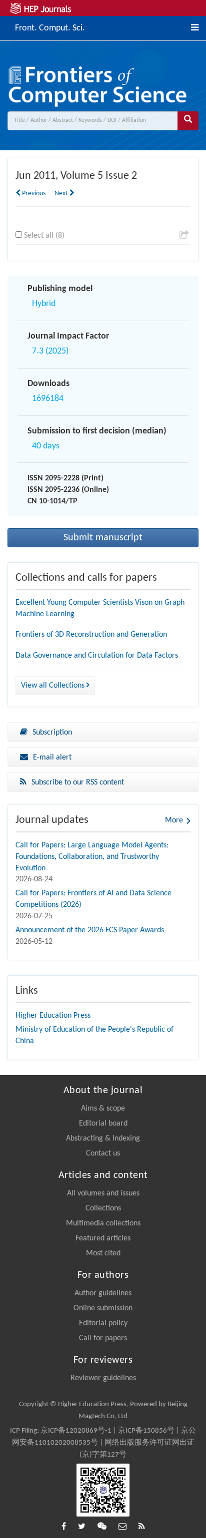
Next (62, 193)
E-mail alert (52, 758)
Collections (103, 1208)
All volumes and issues (103, 1193)
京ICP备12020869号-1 (76, 1431)
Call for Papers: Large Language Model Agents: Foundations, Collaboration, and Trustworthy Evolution (92, 856)
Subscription (52, 733)
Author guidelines (103, 1293)
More (174, 820)
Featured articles (103, 1238)
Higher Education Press (53, 1016)
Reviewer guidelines (103, 1378)
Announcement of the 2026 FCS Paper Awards (90, 930)
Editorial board (103, 1124)
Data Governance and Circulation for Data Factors (97, 656)
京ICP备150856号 (146, 1431)
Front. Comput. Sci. (50, 27)
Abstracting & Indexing (103, 1139)
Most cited (103, 1253)
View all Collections (53, 686)
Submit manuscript (103, 538)
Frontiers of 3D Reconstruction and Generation (91, 635)
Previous (33, 193)
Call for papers (103, 1338)
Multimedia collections (103, 1223)
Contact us (103, 1153)
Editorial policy (103, 1323)
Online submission (103, 1308)
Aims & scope (103, 1109)
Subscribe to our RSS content (78, 782)
